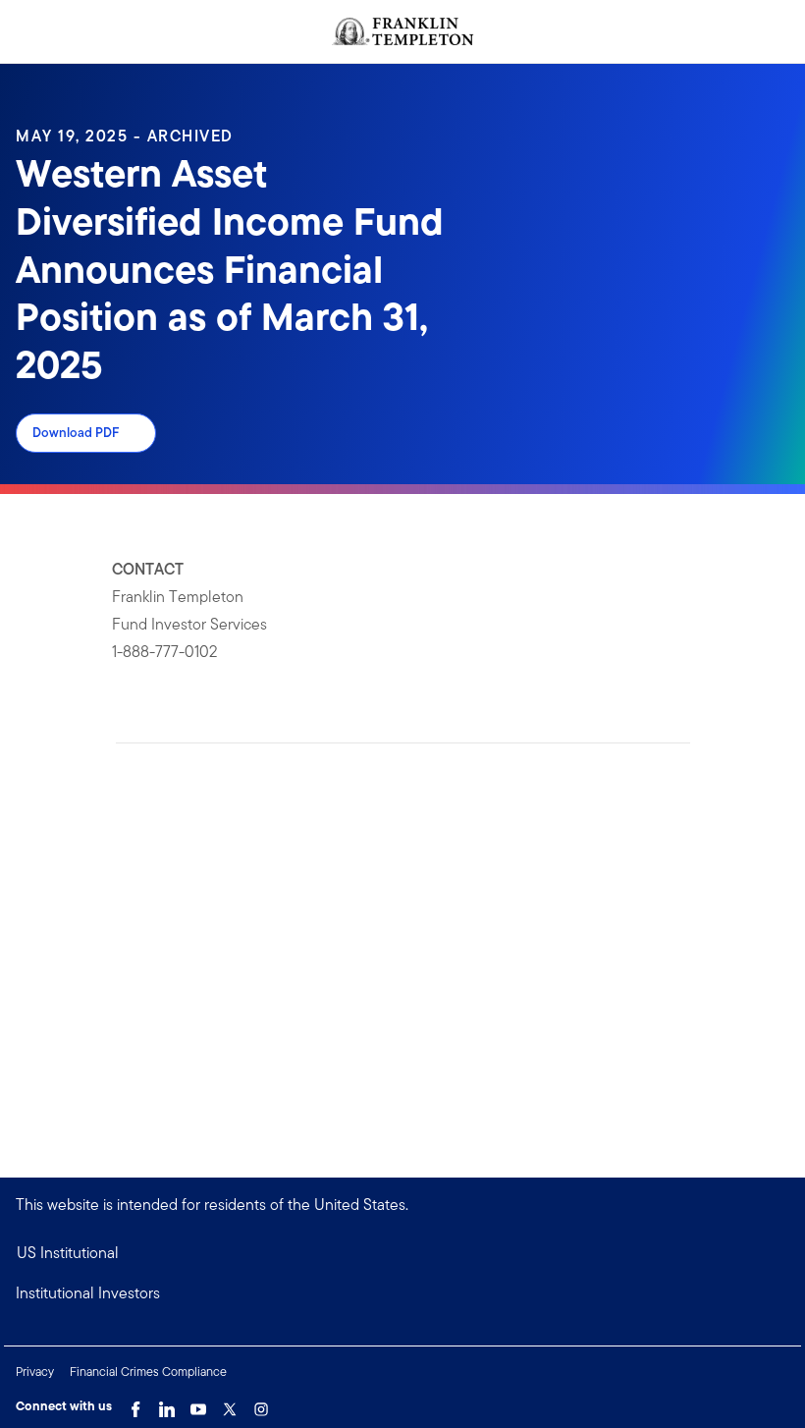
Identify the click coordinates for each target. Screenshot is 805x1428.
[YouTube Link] (198, 1404)
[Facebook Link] (135, 1404)
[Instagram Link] (261, 1404)
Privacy (35, 1371)
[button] (402, 1293)
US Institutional (68, 1252)
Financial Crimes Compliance (148, 1371)
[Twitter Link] (229, 1404)
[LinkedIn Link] (167, 1404)
